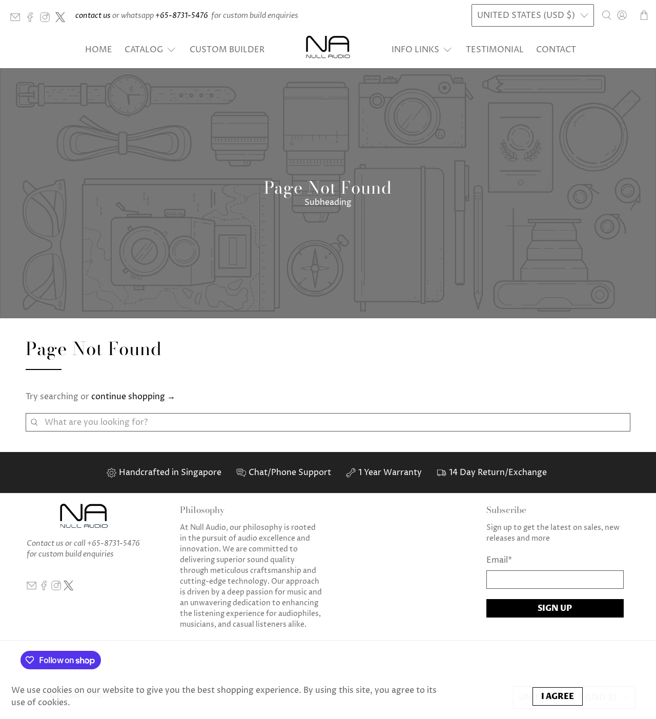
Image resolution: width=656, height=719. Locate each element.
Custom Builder (227, 49)
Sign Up (555, 608)
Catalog (144, 49)
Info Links (415, 49)
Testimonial (495, 49)
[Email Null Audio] (17, 20)
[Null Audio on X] (62, 20)
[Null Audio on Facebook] (32, 20)
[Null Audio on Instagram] (47, 20)
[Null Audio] (328, 49)
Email (499, 560)
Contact (556, 49)
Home (98, 49)
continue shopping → (133, 396)
